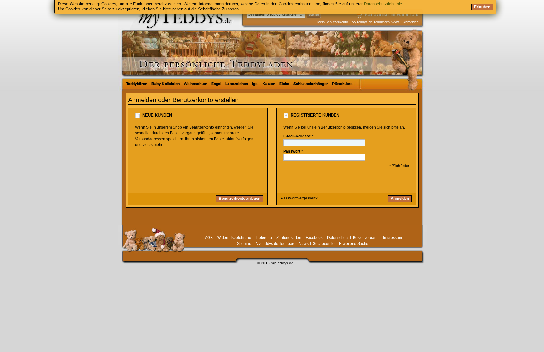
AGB (209, 237)
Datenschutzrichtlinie (383, 4)
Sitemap (244, 243)
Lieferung (264, 237)
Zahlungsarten (288, 237)
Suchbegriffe (324, 243)
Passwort (291, 151)
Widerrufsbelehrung (234, 237)
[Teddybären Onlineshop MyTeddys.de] (165, 39)
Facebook (314, 237)
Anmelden (410, 22)
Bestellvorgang (366, 237)
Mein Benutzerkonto (332, 22)
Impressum (392, 237)
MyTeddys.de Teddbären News (376, 22)
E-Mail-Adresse (297, 136)
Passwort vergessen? (299, 198)
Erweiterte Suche (353, 243)
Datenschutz (337, 237)
